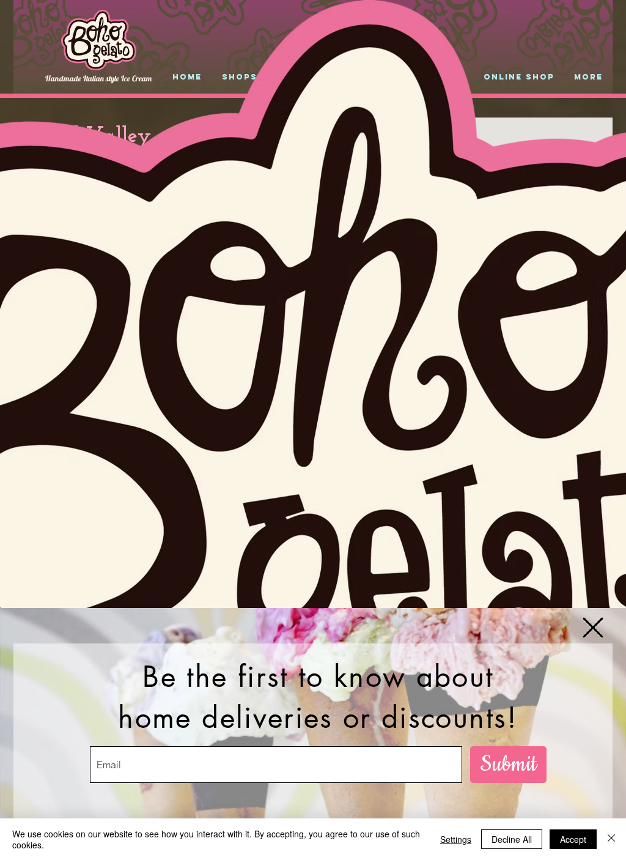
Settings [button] (455, 839)
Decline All (512, 839)
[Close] (611, 839)
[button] (593, 627)
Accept (573, 839)
